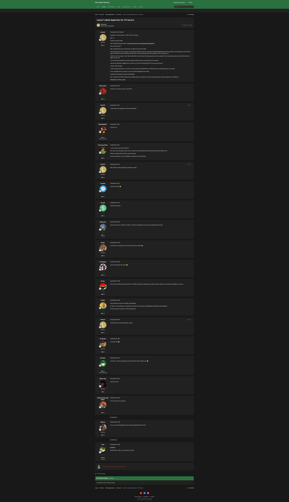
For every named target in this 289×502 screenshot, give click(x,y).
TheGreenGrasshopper (103, 398)
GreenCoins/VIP (126, 6)
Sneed (103, 203)
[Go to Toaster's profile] (103, 188)
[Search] (192, 7)
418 (103, 351)
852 (104, 294)
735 (104, 435)
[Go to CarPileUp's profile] (103, 267)
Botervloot (102, 86)
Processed (111, 26)
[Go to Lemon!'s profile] (98, 25)
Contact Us (146, 496)
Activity (134, 6)
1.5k (104, 412)
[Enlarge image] (116, 127)
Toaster (102, 183)
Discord (141, 6)
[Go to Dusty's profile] (103, 286)
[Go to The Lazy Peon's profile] (103, 150)
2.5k (103, 313)
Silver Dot (102, 378)
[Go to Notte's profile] (103, 248)
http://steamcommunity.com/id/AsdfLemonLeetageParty (140, 43)
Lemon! (102, 32)
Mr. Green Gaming (102, 2)
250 (104, 196)
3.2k (103, 137)
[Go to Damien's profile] (103, 363)
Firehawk (103, 339)
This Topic (186, 6)
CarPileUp (102, 262)
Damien (102, 358)
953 (104, 275)
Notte (103, 242)
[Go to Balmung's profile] (103, 227)
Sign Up (190, 2)
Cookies (152, 496)
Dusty (103, 281)
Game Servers (111, 6)
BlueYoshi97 (103, 124)
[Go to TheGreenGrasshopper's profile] (103, 404)
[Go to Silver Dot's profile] (103, 384)
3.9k (103, 457)
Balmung (103, 222)
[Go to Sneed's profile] (103, 208)
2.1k (104, 215)
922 (104, 255)
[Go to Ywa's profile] (103, 449)
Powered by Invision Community (144, 499)
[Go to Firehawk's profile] (103, 344)
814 (103, 158)
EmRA (103, 300)
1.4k (104, 235)
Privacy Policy (138, 496)
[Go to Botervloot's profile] (103, 91)
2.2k (103, 99)
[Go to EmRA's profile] (103, 305)
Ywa (102, 444)
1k (103, 391)
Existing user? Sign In (179, 2)
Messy (103, 422)
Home (98, 6)
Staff (119, 6)
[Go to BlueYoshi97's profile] (103, 129)
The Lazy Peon (103, 145)
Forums (104, 6)
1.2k (104, 45)
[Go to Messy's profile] (103, 427)
